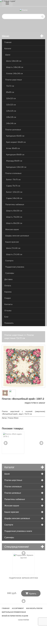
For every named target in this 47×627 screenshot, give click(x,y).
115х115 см (11, 105)
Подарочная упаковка (14, 267)
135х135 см (11, 117)
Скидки (7, 298)
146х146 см (11, 123)
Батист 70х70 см (13, 179)
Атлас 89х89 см (13, 148)
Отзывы (7, 310)
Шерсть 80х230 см (14, 223)
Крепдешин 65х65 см (15, 136)
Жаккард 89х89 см (14, 161)
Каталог (7, 48)
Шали (7, 55)
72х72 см (10, 86)
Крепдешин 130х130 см (16, 167)
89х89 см (10, 92)
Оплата (7, 285)
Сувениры (9, 273)
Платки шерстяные (13, 80)
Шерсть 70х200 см (14, 217)
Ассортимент (18, 608)
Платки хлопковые (13, 173)
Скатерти (9, 261)
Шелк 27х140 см (13, 248)
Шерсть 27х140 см (14, 254)
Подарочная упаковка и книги (18, 531)
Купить (30, 593)
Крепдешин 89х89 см (15, 154)
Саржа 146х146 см (14, 198)
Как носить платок (34, 608)
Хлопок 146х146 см (14, 73)
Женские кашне (12, 229)
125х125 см (11, 111)
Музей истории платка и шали (15, 616)
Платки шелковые (13, 130)
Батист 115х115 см (14, 192)
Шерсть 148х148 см (14, 67)
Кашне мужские (12, 242)
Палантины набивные (14, 204)
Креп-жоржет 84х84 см (16, 142)
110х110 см (11, 98)
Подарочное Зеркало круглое (23, 578)
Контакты (8, 304)
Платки (26, 620)
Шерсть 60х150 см (14, 211)
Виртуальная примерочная (14, 612)
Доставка (8, 279)
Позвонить (9, 323)
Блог (6, 317)
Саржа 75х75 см (13, 186)
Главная (7, 42)
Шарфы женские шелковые (17, 236)
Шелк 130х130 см (13, 61)
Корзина (7, 292)
